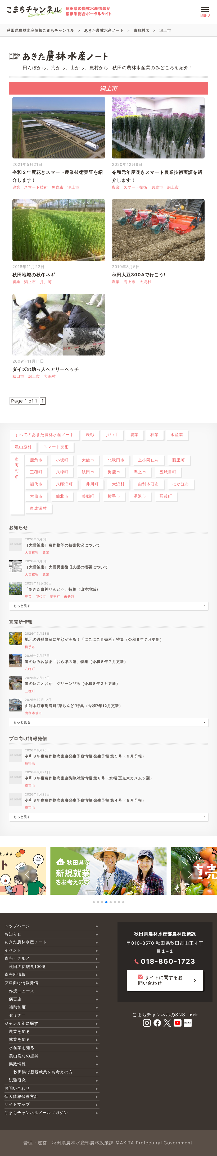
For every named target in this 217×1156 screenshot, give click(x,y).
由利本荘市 (148, 484)
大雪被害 (32, 552)
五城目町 (168, 472)
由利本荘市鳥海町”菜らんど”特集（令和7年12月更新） (74, 706)
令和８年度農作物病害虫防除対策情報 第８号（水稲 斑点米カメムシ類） (89, 778)
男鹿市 (58, 187)
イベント (12, 950)
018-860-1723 (168, 961)
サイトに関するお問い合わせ (160, 980)
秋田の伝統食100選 (27, 966)
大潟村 (145, 282)
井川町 (46, 282)
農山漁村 (23, 446)
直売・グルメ (17, 958)
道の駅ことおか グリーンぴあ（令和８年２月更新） (74, 683)
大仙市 (36, 496)
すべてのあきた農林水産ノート (44, 434)
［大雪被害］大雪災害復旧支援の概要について (66, 567)
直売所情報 (15, 974)
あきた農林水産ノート (25, 942)
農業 (16, 187)
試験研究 (17, 1080)
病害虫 (30, 763)
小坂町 (62, 460)
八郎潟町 (64, 484)
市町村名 (17, 468)
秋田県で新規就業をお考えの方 (43, 1072)
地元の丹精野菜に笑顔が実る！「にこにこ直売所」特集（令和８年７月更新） (94, 639)
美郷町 (88, 496)
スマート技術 (36, 187)
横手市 (114, 496)
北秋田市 (116, 460)
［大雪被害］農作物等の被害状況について (62, 545)
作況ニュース (21, 991)
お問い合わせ (17, 1088)
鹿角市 (36, 460)
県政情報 (17, 1064)
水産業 (176, 434)
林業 (154, 434)
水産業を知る (21, 1047)
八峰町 (62, 472)
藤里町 (178, 460)
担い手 (112, 434)
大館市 (88, 460)
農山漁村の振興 (24, 1056)
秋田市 (18, 376)
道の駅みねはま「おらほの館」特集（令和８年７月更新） (76, 661)
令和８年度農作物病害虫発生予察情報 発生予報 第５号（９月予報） (85, 756)
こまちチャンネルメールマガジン (36, 1112)
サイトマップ (17, 1104)
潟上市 (73, 187)
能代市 (36, 484)
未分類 (69, 596)
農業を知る (19, 1031)
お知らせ (12, 934)
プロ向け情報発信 (21, 982)
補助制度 (17, 1007)
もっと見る (22, 606)
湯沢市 (140, 496)
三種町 (36, 472)
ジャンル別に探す (21, 1023)
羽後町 (166, 496)
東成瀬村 (38, 508)
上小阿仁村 (148, 460)
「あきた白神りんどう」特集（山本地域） (62, 589)
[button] (27, 874)
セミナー (17, 1015)
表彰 (90, 434)
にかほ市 (180, 484)
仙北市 (62, 496)
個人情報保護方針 (21, 1096)
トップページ (17, 926)
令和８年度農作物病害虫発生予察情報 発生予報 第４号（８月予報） (85, 800)
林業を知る (19, 1039)
